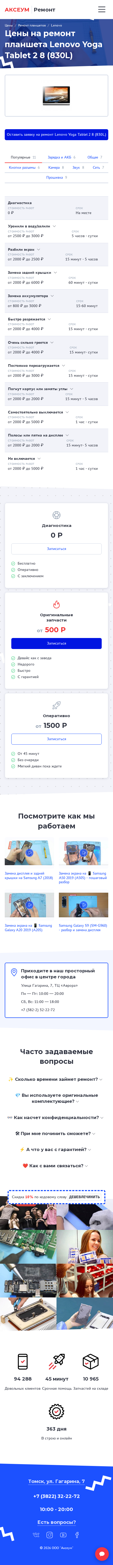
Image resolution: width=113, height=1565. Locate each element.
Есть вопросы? (56, 1522)
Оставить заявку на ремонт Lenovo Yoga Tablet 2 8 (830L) (56, 134)
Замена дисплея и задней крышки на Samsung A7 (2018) (29, 875)
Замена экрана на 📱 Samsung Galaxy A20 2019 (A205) (28, 928)
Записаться (56, 549)
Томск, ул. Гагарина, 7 (56, 1481)
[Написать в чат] (102, 1554)
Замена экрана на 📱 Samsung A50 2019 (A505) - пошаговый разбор (83, 877)
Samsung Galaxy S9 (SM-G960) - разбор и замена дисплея (83, 928)
